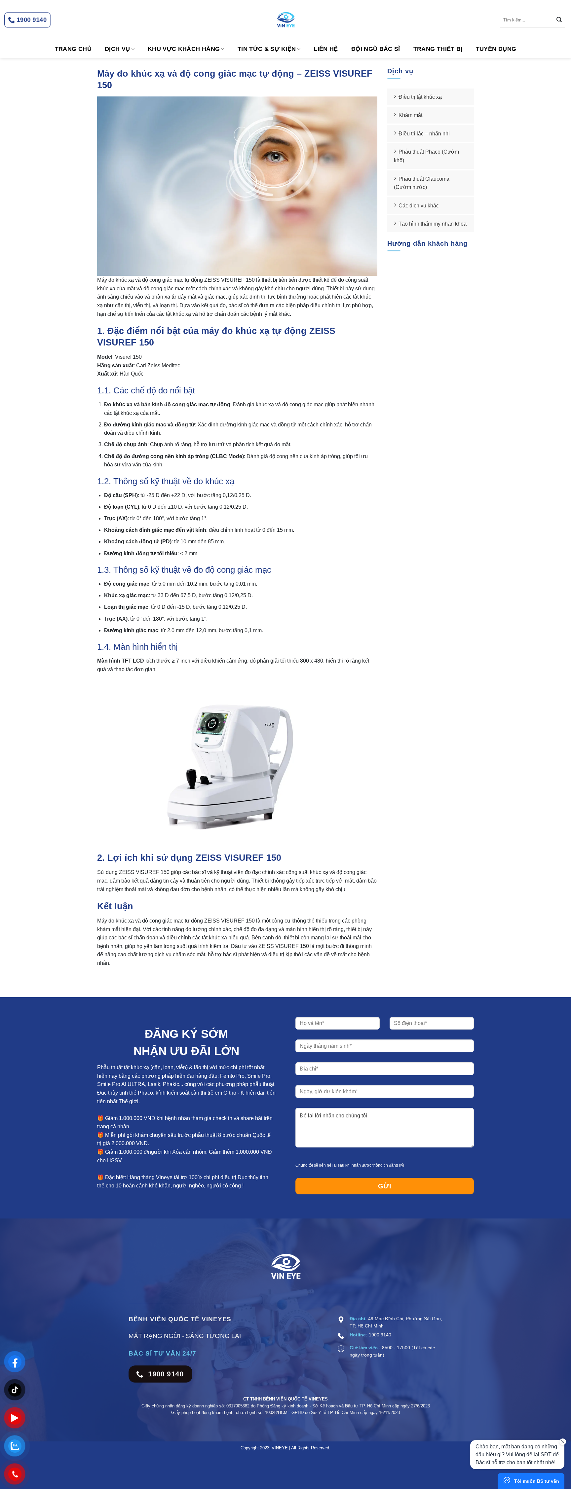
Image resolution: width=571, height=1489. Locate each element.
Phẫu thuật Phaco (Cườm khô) (426, 156)
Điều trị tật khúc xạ (420, 97)
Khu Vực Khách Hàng (184, 49)
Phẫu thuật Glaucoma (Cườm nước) (421, 183)
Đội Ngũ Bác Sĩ (375, 49)
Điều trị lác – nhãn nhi (424, 133)
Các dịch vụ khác (419, 205)
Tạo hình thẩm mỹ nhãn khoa (433, 224)
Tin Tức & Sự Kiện (267, 49)
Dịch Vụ (117, 49)
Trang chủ (73, 49)
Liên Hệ (326, 49)
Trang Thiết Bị (438, 49)
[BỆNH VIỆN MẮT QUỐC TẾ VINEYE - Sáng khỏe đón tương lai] (285, 20)
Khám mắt (410, 115)
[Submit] (559, 20)
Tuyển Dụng (496, 49)
